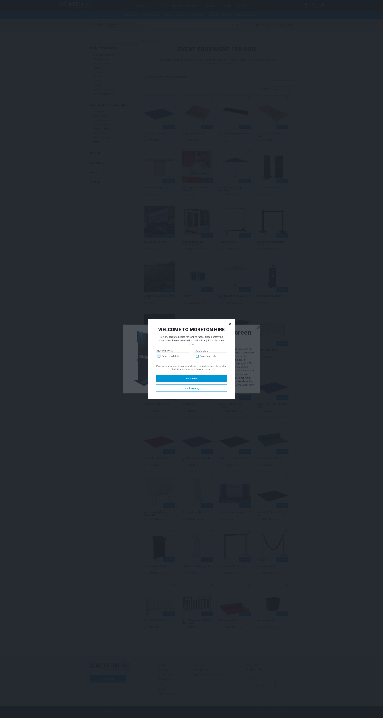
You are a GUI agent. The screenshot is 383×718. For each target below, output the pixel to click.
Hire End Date (201, 350)
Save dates (192, 378)
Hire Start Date (164, 350)
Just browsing (191, 388)
